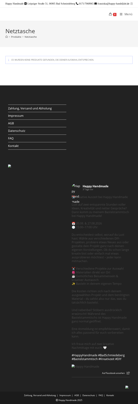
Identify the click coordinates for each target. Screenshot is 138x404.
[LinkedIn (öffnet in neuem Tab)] (131, 4)
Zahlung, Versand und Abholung (30, 108)
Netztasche (31, 36)
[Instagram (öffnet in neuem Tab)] (127, 4)
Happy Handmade (95, 186)
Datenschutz (16, 131)
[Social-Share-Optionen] (128, 373)
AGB (11, 123)
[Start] (6, 36)
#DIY (118, 359)
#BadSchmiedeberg (111, 355)
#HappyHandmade (84, 355)
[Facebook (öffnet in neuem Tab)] (122, 4)
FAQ (10, 138)
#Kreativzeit (106, 359)
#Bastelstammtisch (85, 359)
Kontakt (13, 146)
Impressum (16, 116)
